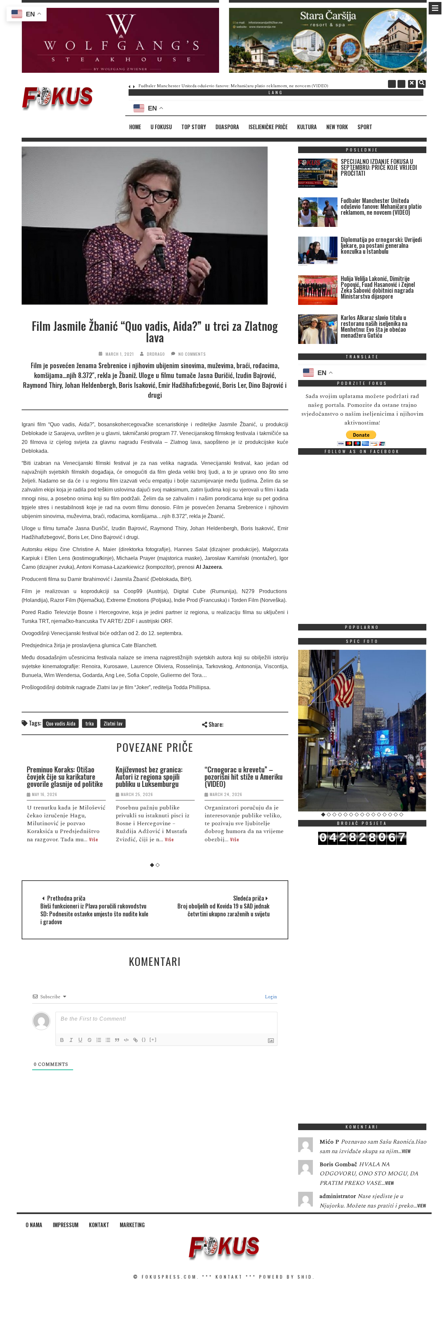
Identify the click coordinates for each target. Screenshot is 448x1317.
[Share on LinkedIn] (283, 723)
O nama (34, 1224)
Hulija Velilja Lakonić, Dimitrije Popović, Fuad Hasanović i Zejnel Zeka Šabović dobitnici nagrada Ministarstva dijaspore (378, 287)
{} (144, 1039)
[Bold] (62, 1040)
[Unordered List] (107, 1040)
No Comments (192, 354)
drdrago (156, 354)
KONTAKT (229, 1276)
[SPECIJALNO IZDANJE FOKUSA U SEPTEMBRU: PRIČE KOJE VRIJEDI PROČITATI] (317, 174)
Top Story (193, 127)
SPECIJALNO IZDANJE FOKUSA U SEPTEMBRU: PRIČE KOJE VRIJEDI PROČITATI (379, 167)
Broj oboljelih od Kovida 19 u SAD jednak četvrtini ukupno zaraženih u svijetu (223, 910)
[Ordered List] (98, 1040)
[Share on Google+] (251, 723)
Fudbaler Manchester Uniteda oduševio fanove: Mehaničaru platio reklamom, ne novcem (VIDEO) (233, 86)
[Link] (135, 1040)
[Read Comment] (305, 1146)
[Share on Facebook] (229, 723)
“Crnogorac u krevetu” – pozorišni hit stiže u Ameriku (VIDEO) (243, 776)
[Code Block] (126, 1040)
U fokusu (161, 127)
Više (93, 839)
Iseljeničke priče (268, 127)
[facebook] (392, 84)
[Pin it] (262, 723)
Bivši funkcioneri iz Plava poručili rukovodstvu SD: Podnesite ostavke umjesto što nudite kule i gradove (94, 914)
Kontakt (99, 1224)
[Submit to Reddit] (272, 723)
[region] (120, 40)
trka (89, 723)
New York (337, 127)
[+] (153, 1039)
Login (270, 996)
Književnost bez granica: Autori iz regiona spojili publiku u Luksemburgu (148, 776)
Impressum (65, 1224)
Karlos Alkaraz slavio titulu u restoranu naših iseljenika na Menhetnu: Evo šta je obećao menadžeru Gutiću (374, 326)
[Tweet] (240, 723)
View (406, 1150)
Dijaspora (227, 127)
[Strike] (89, 1040)
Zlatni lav (113, 723)
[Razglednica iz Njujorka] (362, 730)
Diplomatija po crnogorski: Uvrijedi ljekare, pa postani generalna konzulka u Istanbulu (381, 245)
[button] (120, 40)
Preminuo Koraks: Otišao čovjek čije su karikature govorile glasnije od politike (65, 776)
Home (135, 127)
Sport (364, 127)
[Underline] (80, 1040)
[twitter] (401, 84)
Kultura (307, 127)
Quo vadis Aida (60, 723)
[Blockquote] (117, 1040)
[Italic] (71, 1040)
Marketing (132, 1224)
